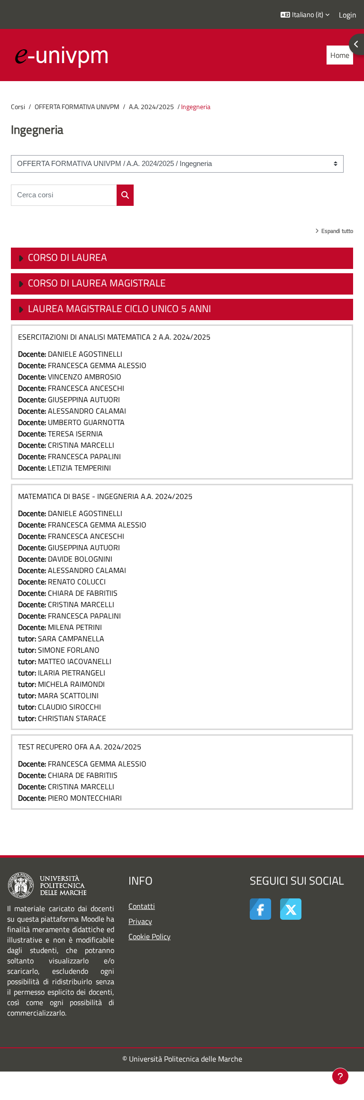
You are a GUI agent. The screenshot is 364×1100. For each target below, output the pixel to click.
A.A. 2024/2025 (151, 106)
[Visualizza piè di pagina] (340, 1076)
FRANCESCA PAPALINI (84, 456)
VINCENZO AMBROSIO (84, 376)
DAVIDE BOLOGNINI (80, 558)
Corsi (18, 106)
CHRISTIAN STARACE (72, 718)
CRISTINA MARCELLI (81, 445)
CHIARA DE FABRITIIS (83, 593)
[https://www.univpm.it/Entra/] (47, 884)
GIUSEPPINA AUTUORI (84, 399)
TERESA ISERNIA (75, 433)
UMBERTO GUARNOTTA (86, 422)
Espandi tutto (337, 230)
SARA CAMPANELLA (71, 638)
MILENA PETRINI (75, 627)
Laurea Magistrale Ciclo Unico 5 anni (119, 308)
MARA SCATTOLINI (68, 695)
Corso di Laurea (67, 257)
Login (347, 14)
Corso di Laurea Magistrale (97, 282)
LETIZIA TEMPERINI (79, 467)
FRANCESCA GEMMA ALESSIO (97, 365)
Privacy (140, 921)
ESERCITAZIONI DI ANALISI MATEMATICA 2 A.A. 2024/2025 (114, 336)
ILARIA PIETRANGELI (71, 672)
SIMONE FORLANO (69, 650)
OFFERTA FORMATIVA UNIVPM (77, 106)
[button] (305, 14)
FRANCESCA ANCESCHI (86, 388)
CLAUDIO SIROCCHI (69, 706)
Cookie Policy (149, 936)
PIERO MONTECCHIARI (85, 798)
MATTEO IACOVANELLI (74, 661)
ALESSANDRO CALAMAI (87, 410)
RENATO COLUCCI (77, 581)
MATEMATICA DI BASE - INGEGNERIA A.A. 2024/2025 (105, 496)
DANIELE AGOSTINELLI (85, 354)
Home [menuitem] (339, 55)
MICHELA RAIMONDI (71, 684)
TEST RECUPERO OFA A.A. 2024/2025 (79, 746)
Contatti (141, 906)
